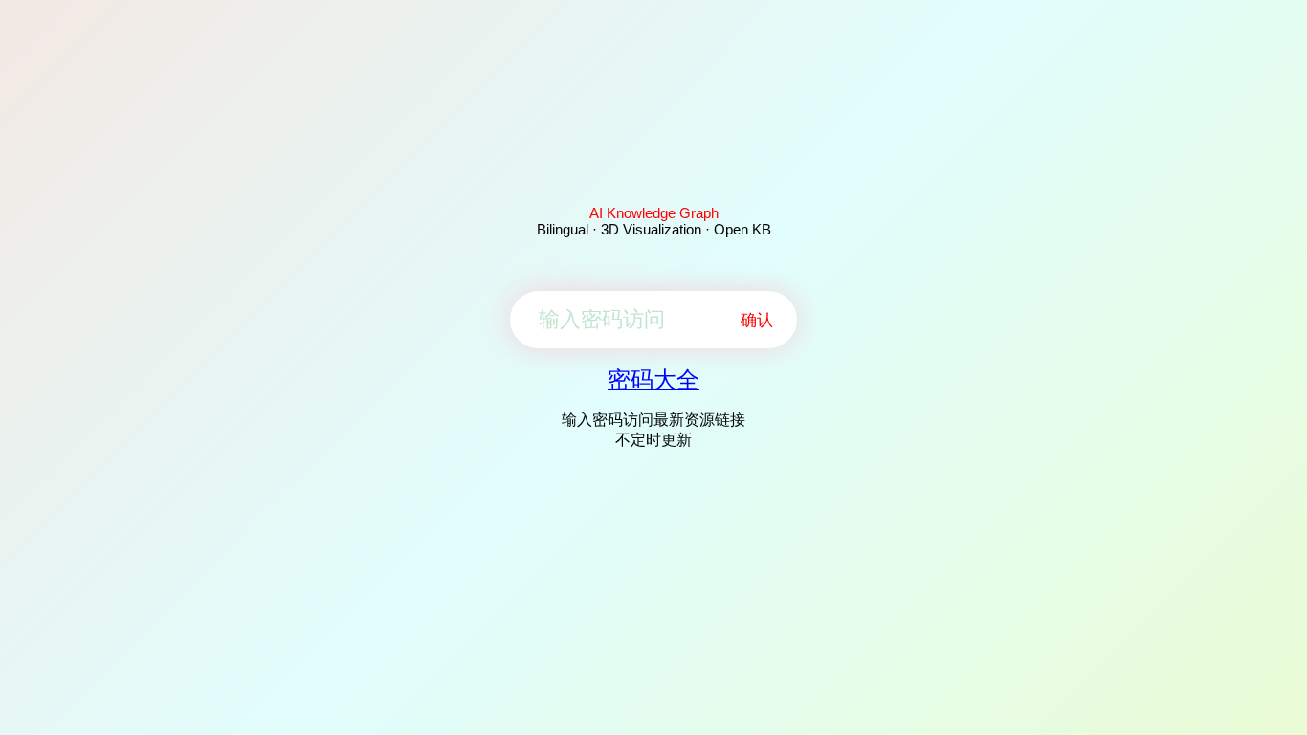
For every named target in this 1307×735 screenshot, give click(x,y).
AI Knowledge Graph (654, 213)
